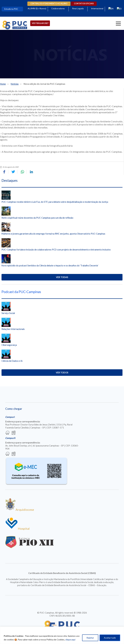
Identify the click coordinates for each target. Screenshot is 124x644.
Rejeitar (90, 637)
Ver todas (62, 277)
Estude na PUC (11, 9)
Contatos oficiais (84, 3)
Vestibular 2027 (40, 23)
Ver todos (62, 372)
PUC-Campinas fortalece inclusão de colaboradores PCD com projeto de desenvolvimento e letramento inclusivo (56, 249)
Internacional (97, 8)
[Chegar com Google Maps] (13, 433)
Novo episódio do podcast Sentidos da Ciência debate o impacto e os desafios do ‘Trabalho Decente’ (50, 265)
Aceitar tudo (110, 637)
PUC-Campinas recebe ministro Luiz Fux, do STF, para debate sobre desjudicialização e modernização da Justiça (55, 202)
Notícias (15, 84)
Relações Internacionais (13, 329)
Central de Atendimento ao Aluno (48, 3)
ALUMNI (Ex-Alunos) (37, 8)
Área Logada (78, 8)
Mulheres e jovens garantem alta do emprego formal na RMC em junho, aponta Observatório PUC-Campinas (53, 233)
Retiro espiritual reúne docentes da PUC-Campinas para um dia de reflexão (37, 217)
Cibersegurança (9, 345)
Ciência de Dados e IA (12, 361)
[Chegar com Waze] (7, 433)
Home (3, 84)
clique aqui (70, 639)
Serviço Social (8, 313)
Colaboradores (58, 8)
